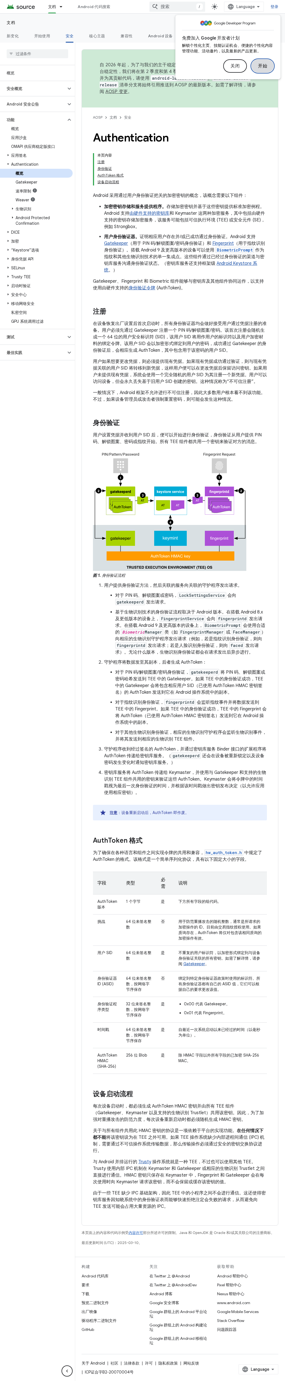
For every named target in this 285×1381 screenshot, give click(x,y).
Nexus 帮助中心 (230, 1293)
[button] (33, 88)
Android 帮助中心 (232, 1276)
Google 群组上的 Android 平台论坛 (178, 1314)
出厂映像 (89, 1311)
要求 (85, 1284)
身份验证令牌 (142, 288)
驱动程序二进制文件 (99, 1320)
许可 (149, 1363)
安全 (70, 35)
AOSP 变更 (116, 91)
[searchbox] (37, 53)
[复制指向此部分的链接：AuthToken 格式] (148, 841)
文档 (52, 6)
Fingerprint (223, 243)
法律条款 (131, 1363)
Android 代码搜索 (94, 6)
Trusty (144, 1162)
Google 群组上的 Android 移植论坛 (178, 1340)
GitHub (88, 1329)
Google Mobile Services (238, 1311)
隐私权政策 (168, 1363)
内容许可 (136, 1232)
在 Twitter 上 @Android (169, 1276)
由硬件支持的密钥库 (149, 213)
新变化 (13, 35)
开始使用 (42, 35)
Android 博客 (161, 1293)
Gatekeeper (116, 243)
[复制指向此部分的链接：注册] (111, 312)
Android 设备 (160, 35)
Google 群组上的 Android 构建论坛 (178, 1327)
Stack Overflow (230, 1320)
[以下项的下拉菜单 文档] (63, 6)
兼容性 (126, 35)
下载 (85, 1293)
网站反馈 (191, 1363)
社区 (114, 1363)
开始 (262, 66)
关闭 (235, 66)
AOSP (97, 117)
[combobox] (177, 7)
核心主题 (97, 35)
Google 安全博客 (164, 1302)
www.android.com (233, 1302)
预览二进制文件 (95, 1302)
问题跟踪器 (227, 1329)
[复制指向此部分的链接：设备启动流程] (138, 1094)
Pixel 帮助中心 (229, 1284)
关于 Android (93, 1363)
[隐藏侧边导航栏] (67, 1371)
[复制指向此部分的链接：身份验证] (125, 423)
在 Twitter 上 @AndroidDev (173, 1284)
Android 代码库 (95, 1276)
